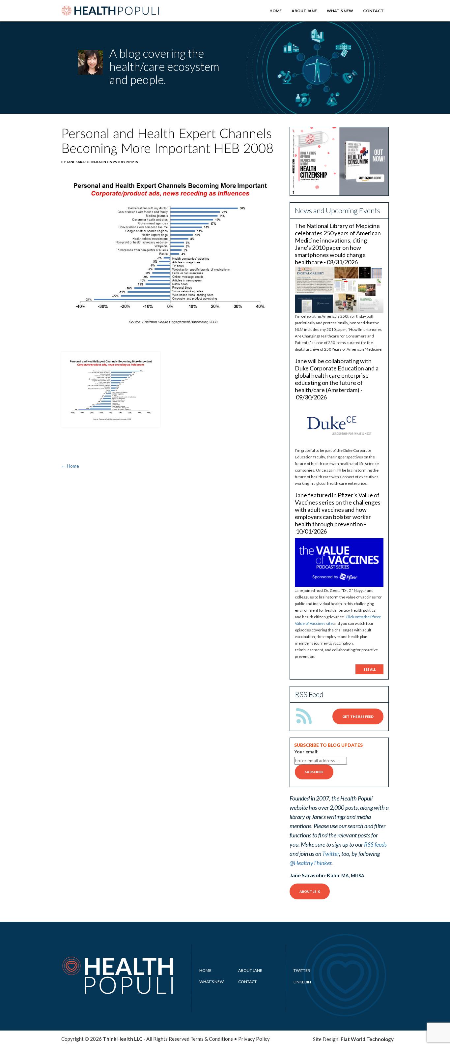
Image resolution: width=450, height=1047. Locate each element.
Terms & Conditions (211, 1039)
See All (369, 669)
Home (275, 10)
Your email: (306, 751)
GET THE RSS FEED (358, 716)
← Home (70, 466)
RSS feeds (375, 844)
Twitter (330, 853)
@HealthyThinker (310, 862)
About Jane (304, 10)
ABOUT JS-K (309, 891)
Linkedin (302, 981)
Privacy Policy (254, 1039)
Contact (373, 10)
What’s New (340, 10)
